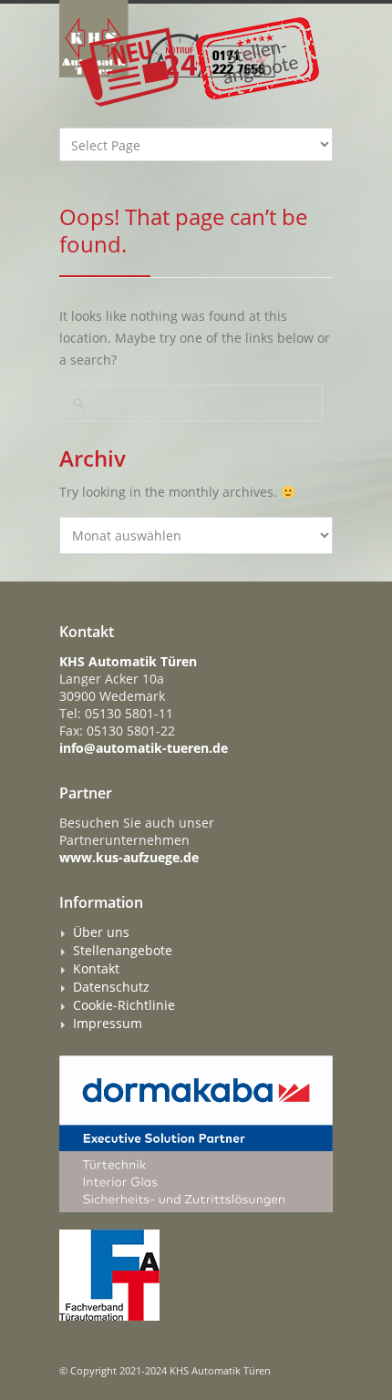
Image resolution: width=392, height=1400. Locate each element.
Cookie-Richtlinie (124, 1005)
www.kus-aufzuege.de (129, 857)
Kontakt (96, 968)
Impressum (107, 1023)
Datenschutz (111, 987)
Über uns (101, 932)
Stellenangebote (122, 950)
